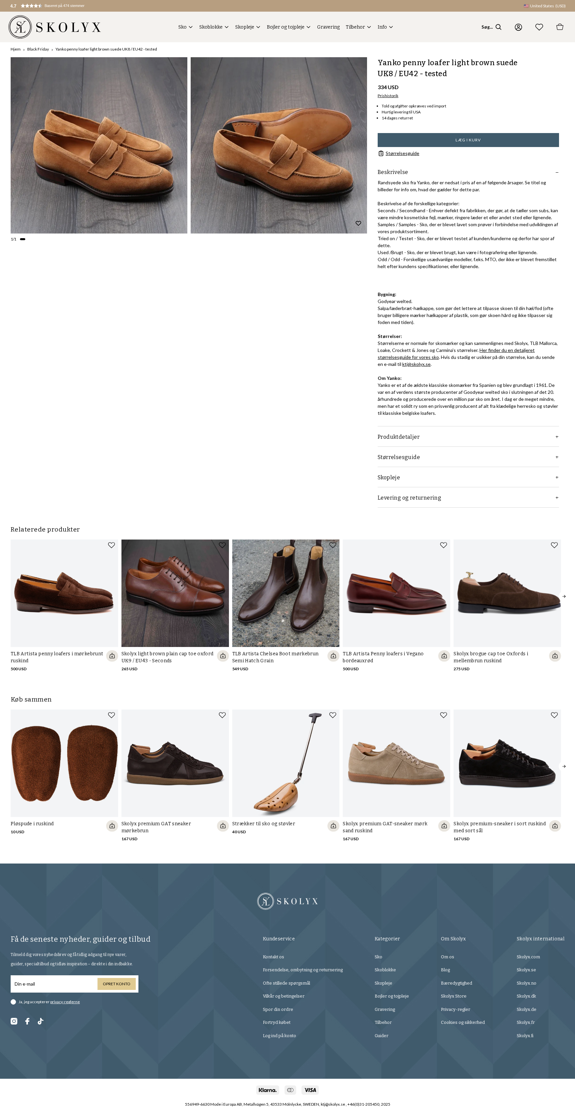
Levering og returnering (409, 498)
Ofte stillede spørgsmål (286, 983)
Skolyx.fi (525, 1035)
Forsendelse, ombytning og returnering (303, 969)
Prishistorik (388, 95)
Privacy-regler (455, 1009)
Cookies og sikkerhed (463, 1022)
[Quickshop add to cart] (112, 656)
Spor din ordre (278, 1009)
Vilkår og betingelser (283, 996)
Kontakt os (273, 956)
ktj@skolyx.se (416, 364)
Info (382, 27)
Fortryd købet (276, 1022)
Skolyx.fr (526, 1022)
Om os (447, 956)
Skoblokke (211, 27)
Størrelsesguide (402, 153)
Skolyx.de (526, 1009)
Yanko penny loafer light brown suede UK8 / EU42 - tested (106, 49)
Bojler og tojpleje (285, 27)
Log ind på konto (279, 1035)
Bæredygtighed (456, 983)
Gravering (328, 27)
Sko (182, 27)
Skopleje (244, 27)
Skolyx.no (526, 983)
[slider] (99, 145)
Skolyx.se (526, 969)
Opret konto (116, 983)
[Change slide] (22, 239)
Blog (445, 969)
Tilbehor (355, 27)
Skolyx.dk (526, 996)
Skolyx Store (454, 996)
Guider (381, 1035)
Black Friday (38, 49)
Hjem (16, 49)
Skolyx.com (528, 956)
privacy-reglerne (65, 1001)
